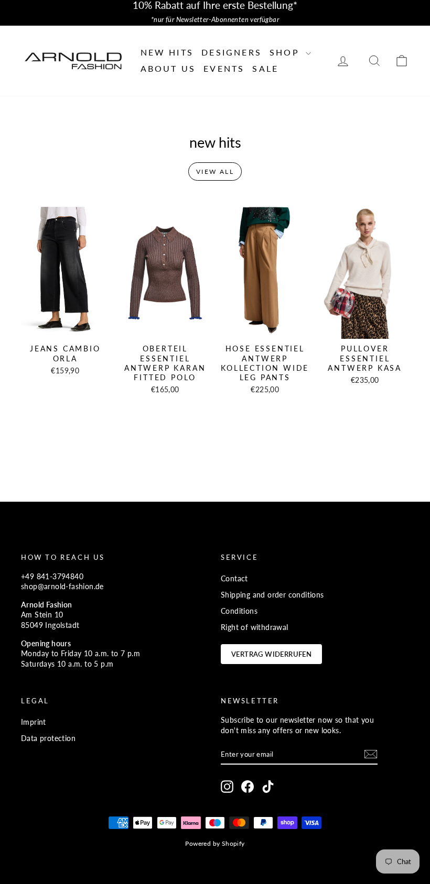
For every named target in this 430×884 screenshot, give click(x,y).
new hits (167, 52)
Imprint (33, 721)
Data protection (48, 738)
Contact (234, 578)
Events (223, 68)
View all (215, 171)
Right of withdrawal (254, 627)
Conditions (239, 610)
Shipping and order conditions (272, 594)
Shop (286, 52)
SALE (265, 68)
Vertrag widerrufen (271, 654)
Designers (231, 52)
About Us (168, 68)
